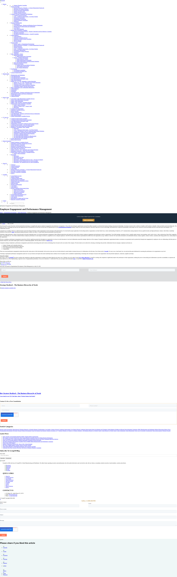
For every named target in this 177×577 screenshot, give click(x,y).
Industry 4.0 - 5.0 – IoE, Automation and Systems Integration (27, 82)
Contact (4, 200)
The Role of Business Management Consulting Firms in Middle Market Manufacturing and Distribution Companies (28, 441)
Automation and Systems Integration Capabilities (24, 85)
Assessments (14, 90)
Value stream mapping (157, 430)
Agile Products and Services (23, 66)
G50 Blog (5, 174)
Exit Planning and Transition (101, 429)
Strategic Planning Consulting (20, 5)
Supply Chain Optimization (17, 101)
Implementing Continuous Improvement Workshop (25, 132)
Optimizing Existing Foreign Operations (22, 39)
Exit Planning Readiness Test (20, 71)
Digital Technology (7, 141)
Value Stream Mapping (19, 29)
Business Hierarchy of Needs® (18, 179)
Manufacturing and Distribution (18, 75)
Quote (33, 430)
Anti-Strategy (10, 429)
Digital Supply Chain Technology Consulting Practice (23, 152)
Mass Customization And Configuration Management (22, 87)
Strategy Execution (15, 6)
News (169, 429)
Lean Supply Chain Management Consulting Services (23, 98)
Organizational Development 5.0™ (18, 194)
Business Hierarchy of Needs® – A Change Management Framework (29, 8)
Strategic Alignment (18, 47)
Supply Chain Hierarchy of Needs (105, 430)
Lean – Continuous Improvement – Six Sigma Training (26, 16)
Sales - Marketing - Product (17, 54)
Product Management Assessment (24, 60)
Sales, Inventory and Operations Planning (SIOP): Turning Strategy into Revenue (20, 436)
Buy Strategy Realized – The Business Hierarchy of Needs (20, 393)
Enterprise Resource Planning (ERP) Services (21, 147)
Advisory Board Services (16, 72)
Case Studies (14, 168)
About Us (5, 163)
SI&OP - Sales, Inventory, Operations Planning (21, 102)
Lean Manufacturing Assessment (18, 77)
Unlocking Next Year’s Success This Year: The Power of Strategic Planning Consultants (22, 447)
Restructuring (17, 24)
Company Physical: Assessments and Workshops (21, 14)
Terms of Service (9, 486)
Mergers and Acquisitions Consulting (19, 30)
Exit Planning (14, 68)
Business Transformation (16, 22)
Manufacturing (6, 73)
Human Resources (18, 46)
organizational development (64, 227)
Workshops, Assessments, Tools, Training (20, 127)
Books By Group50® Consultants (18, 172)
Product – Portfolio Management (21, 57)
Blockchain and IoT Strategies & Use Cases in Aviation (26, 161)
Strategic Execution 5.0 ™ (52, 430)
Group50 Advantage (15, 166)
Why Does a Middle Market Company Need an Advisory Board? (17, 445)
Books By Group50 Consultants (18, 199)
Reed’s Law (49, 240)
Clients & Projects (15, 96)
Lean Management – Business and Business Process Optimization (28, 25)
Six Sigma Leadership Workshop (21, 134)
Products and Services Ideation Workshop (26, 65)
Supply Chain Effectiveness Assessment (19, 100)
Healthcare (117, 429)
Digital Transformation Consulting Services (20, 116)
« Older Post (2, 282)
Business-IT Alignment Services (18, 146)
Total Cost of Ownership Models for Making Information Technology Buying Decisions (22, 440)
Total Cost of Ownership (19, 190)
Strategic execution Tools (19, 11)
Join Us (12, 173)
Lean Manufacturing (15, 76)
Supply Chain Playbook (16, 112)
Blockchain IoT (16, 429)
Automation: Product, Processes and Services (24, 86)
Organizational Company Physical (21, 51)
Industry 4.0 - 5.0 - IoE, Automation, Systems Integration (23, 81)
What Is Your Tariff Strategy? (9, 442)
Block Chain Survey (18, 158)
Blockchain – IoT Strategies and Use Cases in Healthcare (26, 162)
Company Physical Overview (20, 15)
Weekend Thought (166, 430)
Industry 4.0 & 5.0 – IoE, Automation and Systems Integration (24, 149)
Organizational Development (10, 212)
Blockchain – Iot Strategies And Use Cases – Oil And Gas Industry (28, 159)
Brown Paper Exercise (16, 139)
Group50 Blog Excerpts (16, 175)
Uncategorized (149, 430)
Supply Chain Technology (19, 105)
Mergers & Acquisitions (19, 192)
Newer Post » (9, 282)
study (13, 232)
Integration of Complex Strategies (21, 9)
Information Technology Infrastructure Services (21, 143)
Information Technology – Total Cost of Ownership (22, 151)
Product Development (18, 63)
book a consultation (88, 220)
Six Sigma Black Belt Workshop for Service (23, 137)
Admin (3, 223)
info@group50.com (13, 494)
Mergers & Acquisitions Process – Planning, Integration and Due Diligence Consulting (33, 31)
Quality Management (15, 95)
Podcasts (20, 430)
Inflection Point (14, 183)
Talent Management (22, 212)
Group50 (11, 257)
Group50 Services (9, 477)
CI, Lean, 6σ (5, 117)
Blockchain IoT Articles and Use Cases (19, 198)
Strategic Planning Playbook (20, 12)
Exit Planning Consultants (19, 70)
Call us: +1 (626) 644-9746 (88, 500)
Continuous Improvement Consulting (19, 118)
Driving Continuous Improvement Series (20, 188)
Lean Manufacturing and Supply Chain (19, 78)
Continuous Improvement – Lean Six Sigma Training (22, 124)
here (74, 258)
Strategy (4, 4)
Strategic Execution (15, 182)
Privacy (7, 487)
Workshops (16, 21)
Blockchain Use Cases (19, 157)
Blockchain (16, 107)
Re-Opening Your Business (40, 430)
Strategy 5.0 (71, 430)
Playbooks (15, 430)
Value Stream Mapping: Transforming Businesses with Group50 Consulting (19, 446)
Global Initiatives (15, 35)
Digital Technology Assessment (21, 20)
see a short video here (84, 257)
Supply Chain (6, 97)
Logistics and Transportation (17, 108)
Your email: (2, 453)
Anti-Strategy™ (14, 187)
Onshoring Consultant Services (20, 37)
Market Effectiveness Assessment (24, 56)
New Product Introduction (22, 67)
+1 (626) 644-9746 (13, 495)
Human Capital (14, 42)
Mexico (166, 429)
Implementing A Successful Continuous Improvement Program (24, 123)
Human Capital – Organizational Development (24, 44)
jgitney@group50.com (88, 258)
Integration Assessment (19, 32)
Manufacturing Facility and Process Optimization (21, 93)
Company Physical (55, 429)
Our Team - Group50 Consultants (18, 171)
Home (1, 212)
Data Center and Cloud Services (18, 148)
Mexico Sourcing (17, 40)
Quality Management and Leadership (19, 138)
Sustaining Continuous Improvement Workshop (24, 133)
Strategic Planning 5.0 (63, 430)
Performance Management (19, 50)
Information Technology (132, 429)
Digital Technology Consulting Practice (19, 142)
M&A (139, 429)
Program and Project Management (21, 10)
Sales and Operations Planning (20, 62)
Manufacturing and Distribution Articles (19, 180)
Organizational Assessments (20, 19)
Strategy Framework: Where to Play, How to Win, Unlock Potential (17, 444)
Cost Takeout (17, 27)
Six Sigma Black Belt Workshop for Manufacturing (25, 136)
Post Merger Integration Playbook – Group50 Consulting (26, 34)
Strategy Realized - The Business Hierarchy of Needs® (86, 430)
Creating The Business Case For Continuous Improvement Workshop (29, 131)
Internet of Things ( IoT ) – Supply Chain (23, 83)
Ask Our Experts (17, 41)
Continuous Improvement (16, 178)
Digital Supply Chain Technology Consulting (21, 103)
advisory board (3, 429)
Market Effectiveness (18, 55)
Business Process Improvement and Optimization (24, 26)
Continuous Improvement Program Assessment (21, 119)
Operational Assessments (19, 17)
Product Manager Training (22, 59)
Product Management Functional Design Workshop (28, 61)
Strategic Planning (15, 177)
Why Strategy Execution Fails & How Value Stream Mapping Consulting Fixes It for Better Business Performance (28, 437)
